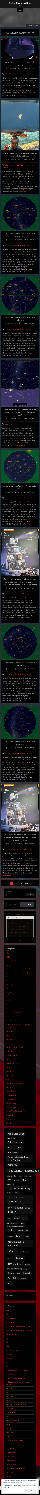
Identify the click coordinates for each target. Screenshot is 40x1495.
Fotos (8, 1009)
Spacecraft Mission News (14, 1083)
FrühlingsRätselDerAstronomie (16, 1013)
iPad (8, 1218)
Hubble (17, 1193)
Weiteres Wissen (11, 1107)
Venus (10, 1283)
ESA (9, 1180)
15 (28, 926)
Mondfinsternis (24, 1252)
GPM (24, 1180)
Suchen (8, 892)
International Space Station (19, 1209)
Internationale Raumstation (16, 1199)
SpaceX (26, 1272)
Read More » (21, 95)
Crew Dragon (28, 1176)
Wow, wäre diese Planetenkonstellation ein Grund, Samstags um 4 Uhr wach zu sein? (20, 412)
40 (22, 883)
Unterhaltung (17, 594)
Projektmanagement (13, 1063)
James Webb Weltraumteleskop (15, 1226)
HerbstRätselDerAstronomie (15, 1021)
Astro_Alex (13, 1164)
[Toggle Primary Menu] (20, 10)
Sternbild (9, 1087)
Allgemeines (10, 953)
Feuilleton (9, 1001)
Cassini (21, 1176)
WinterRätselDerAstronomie (15, 1111)
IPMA (16, 1218)
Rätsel (8, 1067)
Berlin (8, 981)
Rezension (9, 1075)
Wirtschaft (9, 1115)
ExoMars (16, 1180)
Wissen (24, 594)
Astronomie (13, 74)
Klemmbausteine (23, 1230)
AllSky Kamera (11, 1138)
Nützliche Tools (11, 1055)
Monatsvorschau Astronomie (22, 245)
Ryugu (26, 1269)
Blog (7, 989)
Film (7, 1005)
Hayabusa (10, 1184)
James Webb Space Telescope (15, 1223)
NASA (19, 1258)
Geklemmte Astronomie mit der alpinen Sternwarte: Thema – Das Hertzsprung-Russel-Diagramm (20, 837)
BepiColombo (11, 1176)
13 (20, 926)
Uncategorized (11, 1095)
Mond (12, 1251)
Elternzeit (9, 997)
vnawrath (19, 68)
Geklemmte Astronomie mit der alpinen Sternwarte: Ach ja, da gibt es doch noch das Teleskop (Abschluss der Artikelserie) (20, 582)
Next (26, 883)
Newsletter (10, 1051)
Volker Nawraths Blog (20, 2)
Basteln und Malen (12, 977)
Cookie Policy (6, 1487)
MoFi (27, 1236)
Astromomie (14, 1147)
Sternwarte (23, 1278)
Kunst (8, 1035)
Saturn (11, 1273)
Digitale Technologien (13, 993)
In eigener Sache (11, 1031)
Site (7, 1079)
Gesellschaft (10, 1017)
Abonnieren (27, 905)
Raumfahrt (9, 1071)
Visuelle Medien (11, 1103)
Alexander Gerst (16, 1133)
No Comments (30, 68)
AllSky (6, 74)
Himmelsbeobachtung (19, 1188)
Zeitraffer (9, 1123)
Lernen (8, 1043)
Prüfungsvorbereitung (14, 1269)
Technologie (10, 1091)
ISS (25, 1218)
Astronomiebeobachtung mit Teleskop (19, 969)
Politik (8, 1059)
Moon (10, 1258)
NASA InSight (15, 1264)
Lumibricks (10, 1236)
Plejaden (27, 1264)
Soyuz (18, 1273)
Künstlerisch (10, 1039)
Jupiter (11, 1230)
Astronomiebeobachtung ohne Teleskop (19, 973)
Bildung (9, 985)
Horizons (9, 1193)
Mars (19, 1236)
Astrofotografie (11, 961)
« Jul (19, 940)
